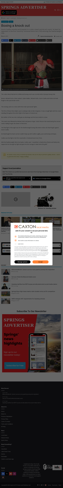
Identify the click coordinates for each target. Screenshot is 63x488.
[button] (31, 244)
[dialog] (31, 244)
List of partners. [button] (44, 250)
